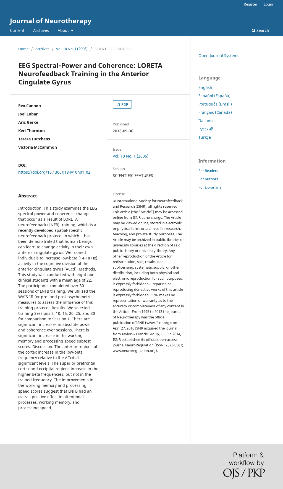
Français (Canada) (215, 112)
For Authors (208, 178)
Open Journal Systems (218, 55)
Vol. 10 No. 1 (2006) (72, 48)
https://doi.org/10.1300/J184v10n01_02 (54, 172)
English (205, 87)
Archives (41, 30)
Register (250, 4)
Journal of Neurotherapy (50, 20)
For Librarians (209, 187)
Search (262, 30)
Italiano (205, 120)
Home (23, 48)
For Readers (208, 170)
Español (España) (214, 95)
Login (268, 4)
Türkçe (204, 137)
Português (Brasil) (215, 104)
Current (17, 30)
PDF (124, 104)
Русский (205, 129)
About (64, 30)
